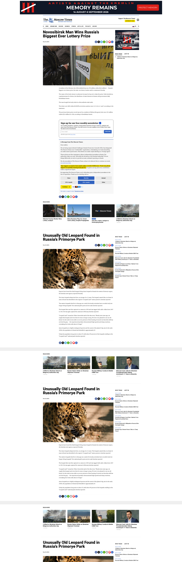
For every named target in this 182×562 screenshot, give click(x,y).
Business (67, 26)
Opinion (73, 26)
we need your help (66, 163)
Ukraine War (53, 26)
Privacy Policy (72, 134)
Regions (61, 26)
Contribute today (129, 20)
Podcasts (88, 26)
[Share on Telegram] (101, 42)
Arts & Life (80, 26)
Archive (94, 26)
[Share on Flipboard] (109, 42)
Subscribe (108, 131)
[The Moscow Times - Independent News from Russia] (57, 20)
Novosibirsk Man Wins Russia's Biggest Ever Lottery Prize (71, 34)
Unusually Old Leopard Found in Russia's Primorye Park (71, 237)
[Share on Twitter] (98, 42)
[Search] (138, 26)
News (47, 26)
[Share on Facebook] (96, 42)
